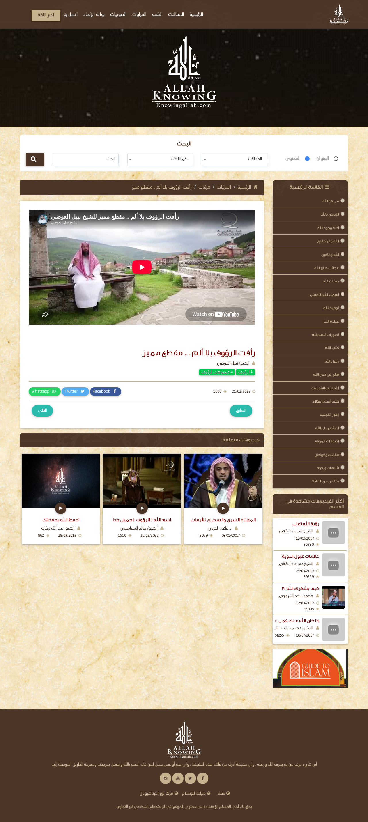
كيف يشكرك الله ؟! (300, 588)
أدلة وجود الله (328, 228)
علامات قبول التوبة (300, 556)
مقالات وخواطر (327, 455)
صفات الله (331, 281)
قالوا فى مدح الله (326, 374)
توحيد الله (331, 308)
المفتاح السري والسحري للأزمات (223, 519)
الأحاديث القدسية (325, 388)
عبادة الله (331, 321)
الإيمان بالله (330, 214)
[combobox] (235, 159)
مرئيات (204, 187)
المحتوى (293, 158)
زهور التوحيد (329, 414)
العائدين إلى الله (327, 428)
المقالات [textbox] (255, 159)
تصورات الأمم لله (325, 334)
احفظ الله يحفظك (60, 519)
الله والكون (330, 254)
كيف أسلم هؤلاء (325, 401)
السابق (241, 411)
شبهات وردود (328, 468)
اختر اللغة (46, 15)
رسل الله (332, 361)
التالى (42, 411)
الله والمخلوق (328, 241)
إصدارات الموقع (327, 441)
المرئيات (224, 187)
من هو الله (330, 201)
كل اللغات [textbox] (179, 159)
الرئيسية (244, 187)
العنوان (323, 158)
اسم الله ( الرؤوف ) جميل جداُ (142, 519)
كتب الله (332, 348)
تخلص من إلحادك (325, 481)
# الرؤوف (245, 372)
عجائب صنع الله (326, 268)
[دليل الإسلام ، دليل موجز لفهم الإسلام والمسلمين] (310, 668)
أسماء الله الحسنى (324, 294)
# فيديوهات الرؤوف (217, 372)
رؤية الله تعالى (305, 523)
